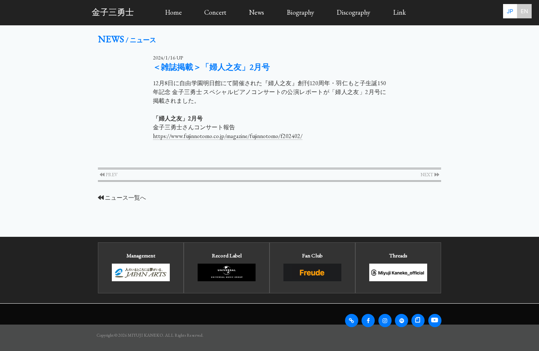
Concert (215, 12)
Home (173, 12)
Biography (300, 12)
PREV (111, 174)
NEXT (427, 174)
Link (399, 12)
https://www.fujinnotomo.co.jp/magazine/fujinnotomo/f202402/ (227, 136)
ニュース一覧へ (125, 198)
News (256, 12)
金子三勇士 (113, 12)
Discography (353, 12)
